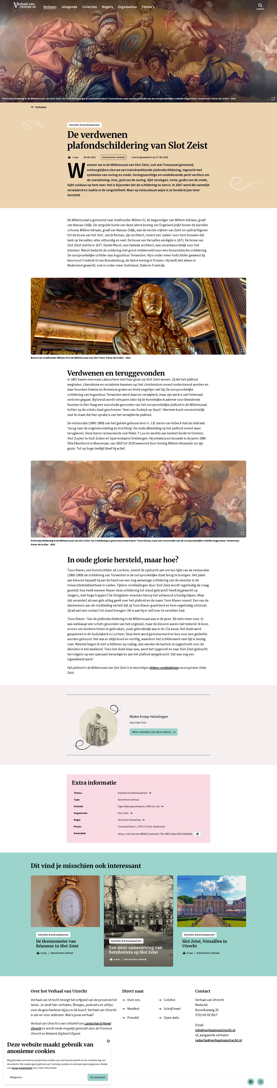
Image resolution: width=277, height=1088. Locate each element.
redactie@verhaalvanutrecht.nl (218, 1040)
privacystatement (22, 1068)
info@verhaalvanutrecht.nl (215, 1030)
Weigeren (16, 1077)
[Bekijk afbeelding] (138, 51)
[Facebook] (250, 1081)
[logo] (26, 7)
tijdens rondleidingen (164, 667)
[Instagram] (260, 1081)
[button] (260, 7)
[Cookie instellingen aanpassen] (108, 1041)
